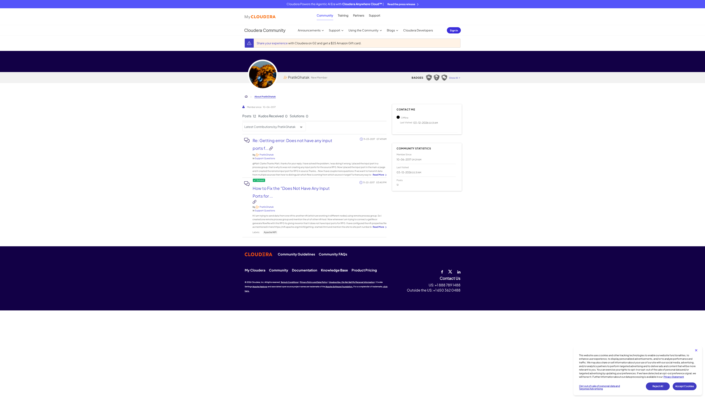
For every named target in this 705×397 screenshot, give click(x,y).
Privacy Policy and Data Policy (313, 282)
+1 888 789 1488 (447, 285)
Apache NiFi (270, 232)
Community (325, 15)
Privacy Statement (674, 376)
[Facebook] (442, 271)
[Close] (696, 350)
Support (374, 15)
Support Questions (265, 158)
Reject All (657, 386)
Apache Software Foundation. (339, 286)
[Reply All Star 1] (429, 77)
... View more (379, 175)
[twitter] (450, 271)
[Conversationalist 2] (436, 77)
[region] (638, 370)
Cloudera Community (264, 30)
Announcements (309, 30)
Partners (358, 15)
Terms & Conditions (289, 282)
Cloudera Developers (418, 30)
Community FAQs (333, 254)
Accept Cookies (684, 386)
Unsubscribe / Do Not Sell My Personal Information (352, 282)
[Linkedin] (458, 271)
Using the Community (363, 30)
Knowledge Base (334, 270)
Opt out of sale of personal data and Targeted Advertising (599, 387)
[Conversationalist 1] (444, 77)
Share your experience (272, 43)
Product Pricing (364, 270)
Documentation (304, 270)
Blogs (391, 30)
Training (343, 15)
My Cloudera (255, 270)
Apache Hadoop (259, 286)
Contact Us (450, 278)
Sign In (454, 30)
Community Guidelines (296, 254)
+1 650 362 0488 (446, 290)
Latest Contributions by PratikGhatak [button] (270, 127)
